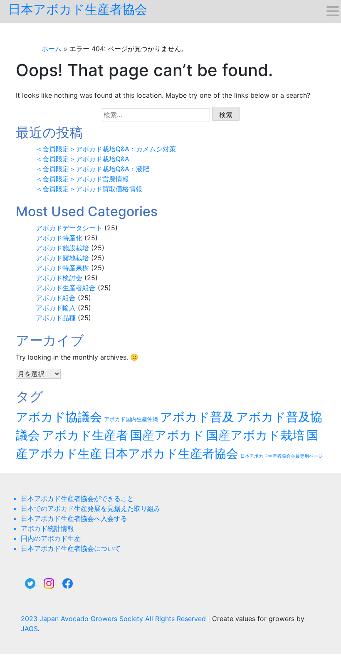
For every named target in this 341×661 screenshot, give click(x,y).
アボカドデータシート (69, 228)
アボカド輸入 (56, 307)
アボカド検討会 (59, 278)
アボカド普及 (197, 416)
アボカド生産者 (85, 435)
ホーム (52, 48)
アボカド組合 (56, 298)
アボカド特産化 (59, 238)
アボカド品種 (56, 317)
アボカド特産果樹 (62, 268)
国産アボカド (167, 435)
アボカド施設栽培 (62, 248)
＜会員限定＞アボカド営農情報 (82, 179)
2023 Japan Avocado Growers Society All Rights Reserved (114, 618)
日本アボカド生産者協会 (77, 9)
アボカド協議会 (59, 416)
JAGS (29, 628)
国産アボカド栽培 (255, 435)
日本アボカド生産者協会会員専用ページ (281, 456)
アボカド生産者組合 (66, 288)
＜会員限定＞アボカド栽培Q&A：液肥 (92, 169)
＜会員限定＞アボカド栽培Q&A (82, 159)
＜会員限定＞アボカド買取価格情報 (89, 189)
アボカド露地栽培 (62, 258)
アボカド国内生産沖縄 (131, 419)
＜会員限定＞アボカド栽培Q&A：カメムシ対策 (106, 149)
